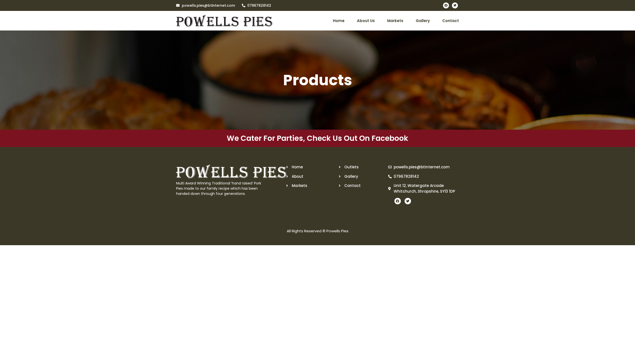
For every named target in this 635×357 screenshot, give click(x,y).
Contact (450, 20)
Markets (395, 20)
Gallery (423, 20)
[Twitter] (455, 5)
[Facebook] (446, 5)
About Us (366, 20)
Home (339, 20)
